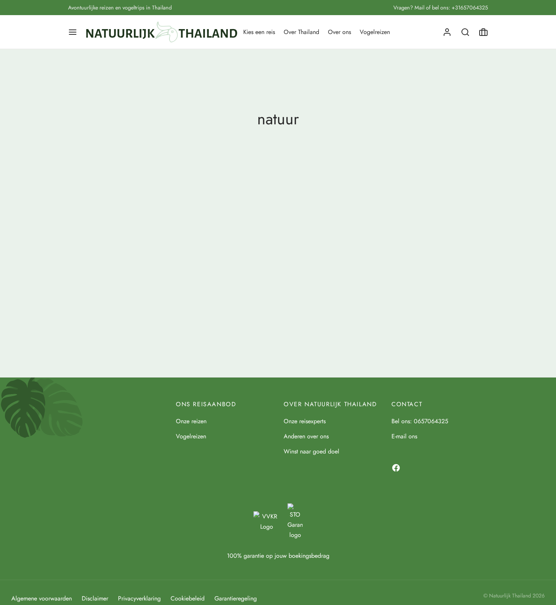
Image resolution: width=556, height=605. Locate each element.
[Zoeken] (465, 32)
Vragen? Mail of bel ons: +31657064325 (440, 7)
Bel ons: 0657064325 (419, 421)
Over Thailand (301, 32)
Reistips (106, 303)
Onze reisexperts (305, 421)
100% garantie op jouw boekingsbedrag (278, 555)
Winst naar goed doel (311, 451)
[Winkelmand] (483, 32)
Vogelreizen (375, 32)
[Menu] (72, 32)
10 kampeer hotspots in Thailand (121, 316)
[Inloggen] (447, 32)
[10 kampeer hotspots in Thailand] (134, 249)
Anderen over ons (306, 436)
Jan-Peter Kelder (98, 329)
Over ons (339, 32)
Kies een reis (259, 32)
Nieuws (78, 303)
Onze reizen (191, 421)
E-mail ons (404, 436)
